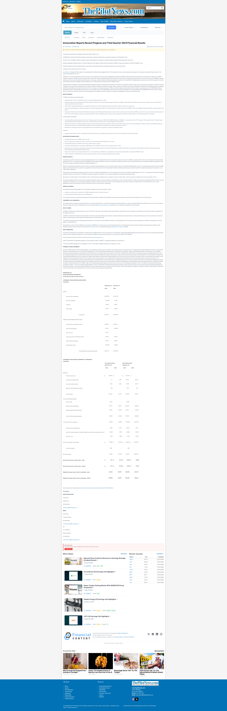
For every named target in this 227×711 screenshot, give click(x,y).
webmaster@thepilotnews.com (144, 695)
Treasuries (110, 37)
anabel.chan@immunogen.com (70, 507)
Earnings (98, 579)
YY (107, 624)
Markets (67, 32)
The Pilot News (75, 705)
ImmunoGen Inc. (66, 72)
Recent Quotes (129, 27)
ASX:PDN (108, 610)
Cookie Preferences (72, 707)
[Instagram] (161, 636)
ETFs (84, 32)
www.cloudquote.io (123, 633)
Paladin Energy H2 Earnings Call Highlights (101, 599)
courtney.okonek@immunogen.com (71, 523)
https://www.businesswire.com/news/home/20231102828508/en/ (98, 488)
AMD (131, 564)
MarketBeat (88, 565)
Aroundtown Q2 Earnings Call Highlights (100, 572)
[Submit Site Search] (162, 7)
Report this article (68, 548)
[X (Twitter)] (148, 636)
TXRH (102, 565)
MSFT (131, 574)
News (83, 37)
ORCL (131, 580)
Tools (92, 32)
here (126, 203)
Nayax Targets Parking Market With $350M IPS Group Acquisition (104, 586)
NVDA (131, 577)
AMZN (131, 559)
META (131, 572)
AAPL (131, 562)
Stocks (76, 32)
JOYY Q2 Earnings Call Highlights (97, 616)
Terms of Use (98, 705)
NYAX (98, 593)
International (100, 37)
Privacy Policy (118, 637)
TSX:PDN (113, 610)
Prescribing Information (93, 226)
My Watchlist (144, 27)
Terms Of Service (129, 637)
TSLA (131, 582)
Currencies (91, 37)
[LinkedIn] (157, 636)
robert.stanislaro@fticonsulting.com (71, 539)
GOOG (131, 569)
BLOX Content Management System (138, 705)
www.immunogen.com (104, 205)
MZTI (98, 565)
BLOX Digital (153, 705)
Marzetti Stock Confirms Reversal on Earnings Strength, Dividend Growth (105, 559)
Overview (76, 37)
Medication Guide (118, 226)
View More (123, 554)
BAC (131, 567)
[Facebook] (153, 636)
